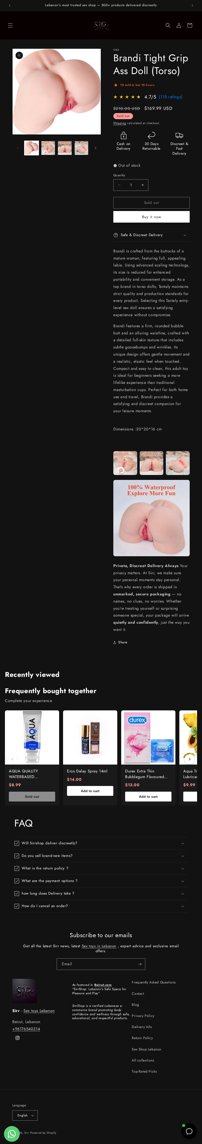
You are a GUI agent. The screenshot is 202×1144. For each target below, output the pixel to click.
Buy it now (151, 217)
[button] (10, 25)
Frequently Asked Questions (154, 982)
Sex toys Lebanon (39, 1010)
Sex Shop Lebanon (146, 1049)
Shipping (119, 123)
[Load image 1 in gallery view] (31, 148)
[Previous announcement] (9, 5)
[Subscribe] (139, 964)
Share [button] (122, 642)
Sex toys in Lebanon (99, 946)
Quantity (119, 175)
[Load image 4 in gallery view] (81, 148)
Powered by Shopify (43, 1133)
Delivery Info (142, 1026)
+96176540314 (26, 1029)
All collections (143, 1060)
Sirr (26, 1133)
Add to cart (90, 791)
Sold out (32, 797)
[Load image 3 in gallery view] (65, 148)
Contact (138, 993)
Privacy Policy (143, 1015)
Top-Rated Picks (144, 1071)
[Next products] (190, 759)
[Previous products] (12, 759)
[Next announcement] (192, 5)
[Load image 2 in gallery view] (48, 148)
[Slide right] (95, 148)
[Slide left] (17, 148)
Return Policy (142, 1037)
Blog (135, 1004)
